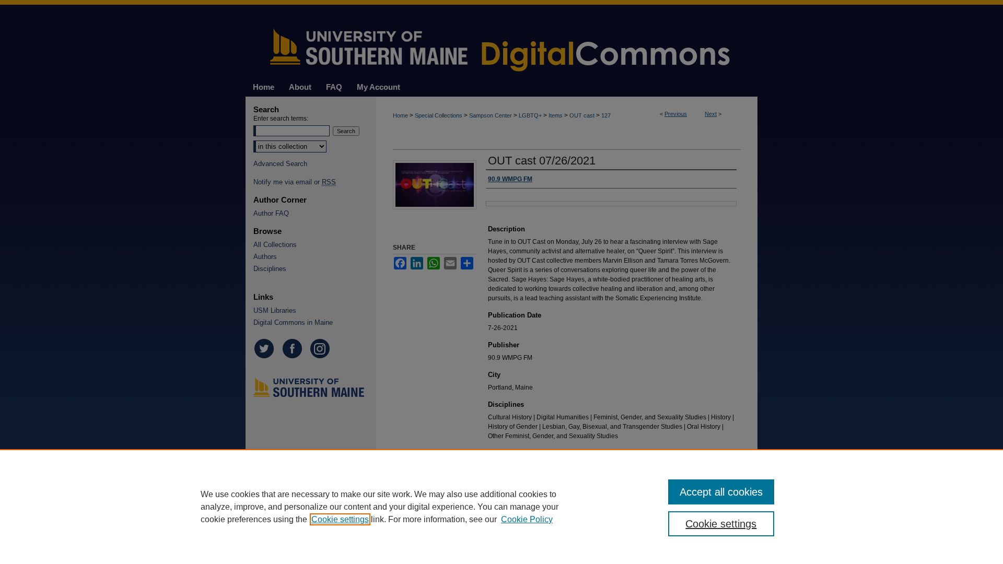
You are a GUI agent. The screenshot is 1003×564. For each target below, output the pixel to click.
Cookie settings (340, 519)
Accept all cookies (721, 492)
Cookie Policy (527, 519)
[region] (501, 506)
